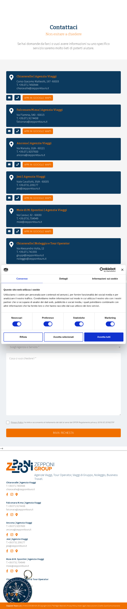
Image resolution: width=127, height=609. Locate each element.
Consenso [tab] (22, 278)
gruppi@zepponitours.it (30, 255)
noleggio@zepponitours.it (31, 258)
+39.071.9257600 (16, 526)
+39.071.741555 (16, 582)
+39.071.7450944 (16, 485)
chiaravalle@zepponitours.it (33, 88)
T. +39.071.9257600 (27, 151)
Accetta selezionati (63, 337)
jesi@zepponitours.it (28, 188)
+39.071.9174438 (16, 506)
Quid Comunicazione (112, 605)
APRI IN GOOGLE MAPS (37, 98)
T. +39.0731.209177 (27, 185)
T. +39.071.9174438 (27, 118)
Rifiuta (23, 337)
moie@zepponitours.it (29, 222)
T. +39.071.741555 (27, 252)
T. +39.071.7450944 (27, 85)
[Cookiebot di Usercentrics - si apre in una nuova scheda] (102, 269)
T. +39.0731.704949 (27, 218)
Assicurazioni (92, 605)
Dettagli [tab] (63, 278)
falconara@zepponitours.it (32, 121)
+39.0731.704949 (16, 562)
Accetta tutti (103, 337)
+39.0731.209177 (16, 542)
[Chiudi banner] (122, 270)
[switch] (48, 323)
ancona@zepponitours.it (31, 155)
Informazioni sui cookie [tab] (105, 278)
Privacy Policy (17, 422)
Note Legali (82, 605)
